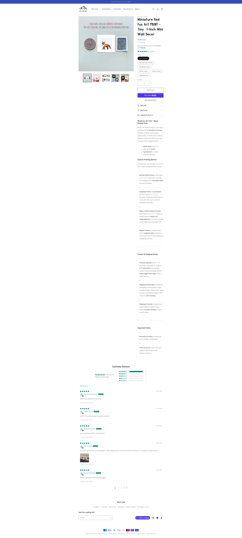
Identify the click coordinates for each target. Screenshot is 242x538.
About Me (104, 507)
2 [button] (118, 488)
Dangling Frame (145, 67)
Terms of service (131, 533)
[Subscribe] (110, 518)
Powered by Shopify (103, 533)
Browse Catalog (130, 507)
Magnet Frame (144, 75)
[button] (96, 9)
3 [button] (121, 488)
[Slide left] (80, 78)
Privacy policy (121, 533)
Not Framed (143, 58)
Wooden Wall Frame (146, 62)
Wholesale (121, 507)
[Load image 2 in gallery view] (96, 78)
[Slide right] (132, 78)
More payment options (150, 100)
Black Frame (156, 71)
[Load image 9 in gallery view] (115, 78)
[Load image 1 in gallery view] (87, 78)
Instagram (96, 507)
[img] (84, 391)
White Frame (144, 71)
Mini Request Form (143, 507)
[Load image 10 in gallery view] (125, 78)
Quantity (140, 79)
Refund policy (112, 533)
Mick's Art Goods (93, 533)
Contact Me (112, 507)
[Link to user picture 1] (84, 457)
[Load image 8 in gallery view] (106, 78)
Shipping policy (141, 533)
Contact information (151, 533)
